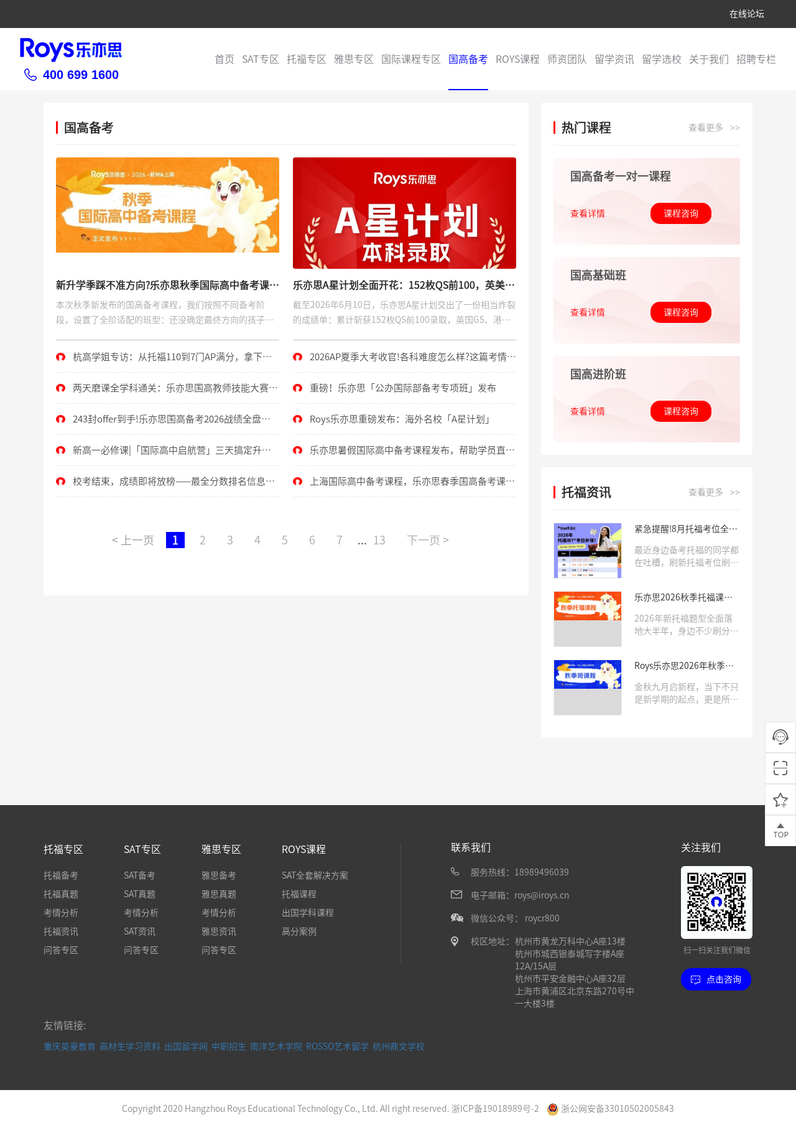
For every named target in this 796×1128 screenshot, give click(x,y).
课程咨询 (681, 213)
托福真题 (61, 894)
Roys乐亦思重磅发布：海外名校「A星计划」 (402, 419)
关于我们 (709, 59)
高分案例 (299, 931)
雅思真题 (218, 894)
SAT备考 (139, 875)
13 (379, 540)
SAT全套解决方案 (315, 875)
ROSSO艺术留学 (337, 1046)
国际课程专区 (411, 59)
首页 (224, 59)
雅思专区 (354, 59)
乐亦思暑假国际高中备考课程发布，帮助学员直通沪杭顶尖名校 (404, 455)
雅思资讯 (218, 931)
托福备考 (61, 875)
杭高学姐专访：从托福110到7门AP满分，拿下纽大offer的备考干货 (164, 362)
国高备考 (468, 59)
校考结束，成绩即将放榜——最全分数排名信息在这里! (165, 486)
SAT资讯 (139, 931)
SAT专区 (260, 59)
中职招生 (228, 1046)
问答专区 (61, 950)
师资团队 (567, 59)
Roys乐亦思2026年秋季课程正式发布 (684, 666)
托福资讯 (61, 931)
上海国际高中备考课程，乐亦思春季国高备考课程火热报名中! (404, 486)
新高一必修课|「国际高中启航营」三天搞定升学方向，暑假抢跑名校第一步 (163, 455)
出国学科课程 (308, 912)
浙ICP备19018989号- (492, 1108)
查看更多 (714, 128)
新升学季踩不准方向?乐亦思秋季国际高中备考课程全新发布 (167, 285)
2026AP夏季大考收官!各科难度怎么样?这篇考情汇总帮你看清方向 (404, 362)
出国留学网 (186, 1046)
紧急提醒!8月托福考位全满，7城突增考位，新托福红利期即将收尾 (684, 529)
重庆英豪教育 (70, 1046)
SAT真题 (139, 894)
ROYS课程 (518, 59)
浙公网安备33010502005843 (616, 1108)
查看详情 (587, 213)
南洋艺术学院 (276, 1046)
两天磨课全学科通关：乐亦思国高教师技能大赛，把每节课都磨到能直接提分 (167, 393)
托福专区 (306, 59)
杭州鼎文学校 (399, 1046)
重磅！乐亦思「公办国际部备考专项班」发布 (403, 388)
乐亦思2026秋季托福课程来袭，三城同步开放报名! (683, 598)
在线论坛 (746, 13)
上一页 (133, 540)
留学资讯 (614, 59)
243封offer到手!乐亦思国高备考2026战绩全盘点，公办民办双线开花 (158, 424)
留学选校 (662, 59)
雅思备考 (218, 875)
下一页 (428, 540)
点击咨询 (723, 979)
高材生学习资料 (130, 1046)
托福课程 (299, 894)
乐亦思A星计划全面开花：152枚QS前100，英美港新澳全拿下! (404, 285)
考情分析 (61, 912)
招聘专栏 (756, 59)
